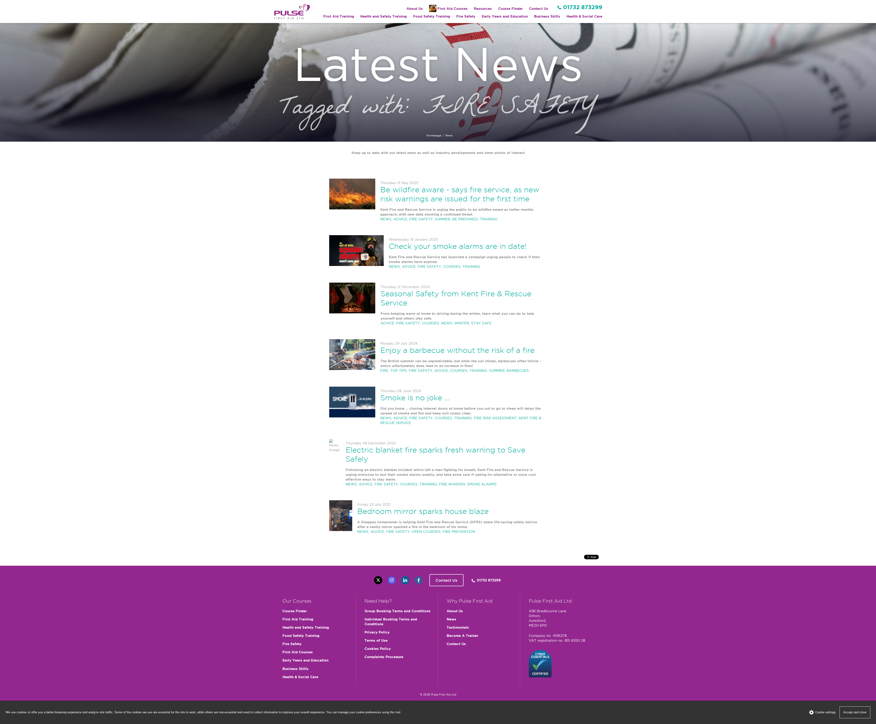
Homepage (433, 135)
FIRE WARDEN (452, 484)
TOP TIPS (398, 370)
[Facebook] (419, 580)
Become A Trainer (462, 636)
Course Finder (510, 8)
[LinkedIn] (405, 580)
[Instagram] (392, 580)
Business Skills (547, 16)
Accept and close (854, 712)
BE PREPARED (465, 219)
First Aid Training (338, 16)
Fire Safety (465, 16)
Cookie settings (825, 712)
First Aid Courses (452, 8)
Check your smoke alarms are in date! (458, 246)
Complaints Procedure (384, 657)
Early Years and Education (505, 16)
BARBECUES (518, 370)
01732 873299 (582, 7)
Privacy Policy (377, 632)
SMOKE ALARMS (482, 484)
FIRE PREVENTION (459, 532)
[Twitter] (378, 580)
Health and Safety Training (383, 16)
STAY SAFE (481, 323)
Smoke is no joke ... (415, 397)
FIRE (384, 370)
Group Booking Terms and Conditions (397, 611)
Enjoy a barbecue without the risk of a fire (457, 350)
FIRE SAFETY (421, 219)
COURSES (452, 266)
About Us (415, 8)
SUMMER (442, 219)
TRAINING (489, 219)
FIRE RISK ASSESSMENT (495, 418)
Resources (483, 8)
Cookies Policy (378, 649)
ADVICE (400, 219)
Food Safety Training (431, 16)
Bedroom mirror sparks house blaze (423, 511)
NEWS (385, 219)
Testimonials (458, 627)
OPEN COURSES (426, 532)
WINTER (461, 323)
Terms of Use (376, 640)
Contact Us (538, 8)
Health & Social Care (584, 16)
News (451, 619)
